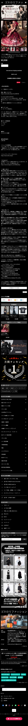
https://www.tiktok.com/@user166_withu (11, 278)
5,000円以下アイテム (6, 412)
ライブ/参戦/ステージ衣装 (7, 415)
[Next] (26, 34)
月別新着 (3, 454)
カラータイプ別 (5, 464)
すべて (4, 299)
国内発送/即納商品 (5, 467)
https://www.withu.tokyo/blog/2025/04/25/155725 (13, 256)
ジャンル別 (4, 409)
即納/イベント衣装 (5, 405)
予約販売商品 (4, 444)
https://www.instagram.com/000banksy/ (10, 164)
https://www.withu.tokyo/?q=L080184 (10, 93)
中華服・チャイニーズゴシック (8, 428)
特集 (2, 448)
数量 (2, 63)
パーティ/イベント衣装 (6, 470)
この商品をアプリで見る (14, 287)
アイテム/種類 (4, 425)
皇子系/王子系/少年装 (6, 399)
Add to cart (14, 74)
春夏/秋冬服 (4, 460)
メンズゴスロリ (5, 451)
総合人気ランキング (6, 402)
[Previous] (2, 34)
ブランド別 (4, 438)
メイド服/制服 (4, 441)
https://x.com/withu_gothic (7, 265)
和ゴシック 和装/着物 (6, 435)
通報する (24, 292)
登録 (24, 539)
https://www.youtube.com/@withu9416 (10, 274)
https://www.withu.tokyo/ (7, 155)
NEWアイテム (4, 457)
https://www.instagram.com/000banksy (10, 268)
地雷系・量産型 (5, 422)
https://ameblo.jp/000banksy (8, 271)
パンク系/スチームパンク (7, 418)
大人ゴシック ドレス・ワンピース (9, 431)
